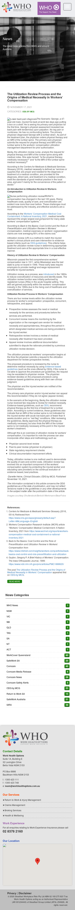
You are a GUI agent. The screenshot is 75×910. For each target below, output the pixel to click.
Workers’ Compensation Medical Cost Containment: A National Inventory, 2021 (34, 215)
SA (8, 638)
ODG (46, 405)
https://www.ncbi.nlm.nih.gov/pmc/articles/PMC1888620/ (36, 563)
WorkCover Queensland (18, 655)
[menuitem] (49, 8)
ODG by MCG (28, 111)
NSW (9, 610)
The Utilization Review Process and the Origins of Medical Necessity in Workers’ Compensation (36, 571)
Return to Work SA (16, 693)
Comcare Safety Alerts (18, 682)
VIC (8, 616)
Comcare (11, 666)
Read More (14, 581)
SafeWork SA (13, 660)
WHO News (12, 605)
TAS (9, 632)
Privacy (11, 893)
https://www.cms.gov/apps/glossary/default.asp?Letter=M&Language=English (32, 519)
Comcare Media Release (19, 671)
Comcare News (14, 677)
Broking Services (13, 810)
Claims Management (15, 804)
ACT (9, 649)
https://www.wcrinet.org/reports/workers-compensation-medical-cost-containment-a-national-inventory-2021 (38, 534)
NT (8, 643)
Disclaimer (25, 893)
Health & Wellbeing (14, 815)
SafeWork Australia (16, 699)
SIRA (9, 704)
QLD (9, 627)
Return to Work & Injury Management (23, 799)
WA (8, 621)
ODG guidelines (38, 242)
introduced (48, 274)
